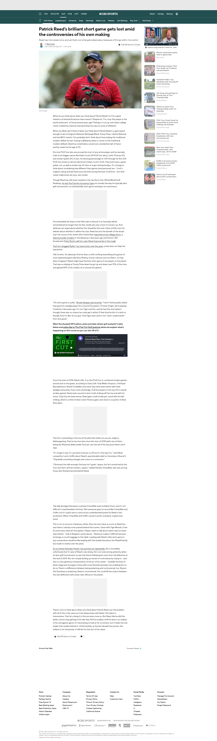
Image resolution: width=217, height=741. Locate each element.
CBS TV (66, 708)
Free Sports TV (45, 702)
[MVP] (126, 724)
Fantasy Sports (45, 699)
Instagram (137, 702)
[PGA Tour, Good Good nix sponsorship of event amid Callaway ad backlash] (149, 124)
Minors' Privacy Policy (95, 702)
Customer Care (116, 699)
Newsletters (162, 699)
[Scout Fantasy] (138, 725)
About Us (66, 696)
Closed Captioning (93, 706)
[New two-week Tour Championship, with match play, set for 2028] (149, 151)
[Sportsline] (85, 725)
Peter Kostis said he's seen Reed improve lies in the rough (90, 241)
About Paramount (70, 702)
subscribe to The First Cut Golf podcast (81, 327)
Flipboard (137, 714)
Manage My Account (165, 696)
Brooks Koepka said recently (89, 302)
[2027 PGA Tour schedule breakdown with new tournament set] (149, 138)
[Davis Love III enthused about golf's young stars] (149, 179)
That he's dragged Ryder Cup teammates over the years (78, 246)
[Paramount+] (100, 725)
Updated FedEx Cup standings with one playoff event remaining (167, 82)
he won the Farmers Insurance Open (78, 183)
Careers (66, 699)
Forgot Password (164, 705)
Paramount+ (67, 705)
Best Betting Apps (46, 705)
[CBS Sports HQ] (104, 720)
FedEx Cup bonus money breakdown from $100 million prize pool (166, 163)
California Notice (93, 709)
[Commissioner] (114, 725)
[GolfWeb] (151, 725)
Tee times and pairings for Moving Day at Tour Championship (167, 95)
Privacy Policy (91, 699)
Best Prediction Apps (47, 708)
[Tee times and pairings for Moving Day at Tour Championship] (149, 97)
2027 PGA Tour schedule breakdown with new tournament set (166, 136)
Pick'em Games (45, 696)
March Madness (45, 711)
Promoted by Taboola (133, 648)
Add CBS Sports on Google (130, 45)
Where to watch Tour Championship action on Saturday (166, 109)
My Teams (161, 702)
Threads (136, 711)
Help (112, 696)
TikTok (136, 699)
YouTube (137, 696)
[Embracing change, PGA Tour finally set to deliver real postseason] (149, 70)
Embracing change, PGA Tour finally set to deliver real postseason (166, 68)
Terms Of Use (92, 696)
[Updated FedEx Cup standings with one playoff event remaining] (149, 84)
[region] (161, 36)
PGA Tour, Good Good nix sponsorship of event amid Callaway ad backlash (167, 122)
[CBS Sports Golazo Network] (126, 720)
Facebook (137, 705)
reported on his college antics (107, 234)
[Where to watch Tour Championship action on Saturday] (149, 111)
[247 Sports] (68, 725)
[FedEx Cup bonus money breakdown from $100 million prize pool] (149, 165)
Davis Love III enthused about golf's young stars (166, 175)
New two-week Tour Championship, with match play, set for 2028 (166, 149)
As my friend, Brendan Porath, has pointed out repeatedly (79, 549)
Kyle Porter (51, 44)
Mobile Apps (44, 714)
